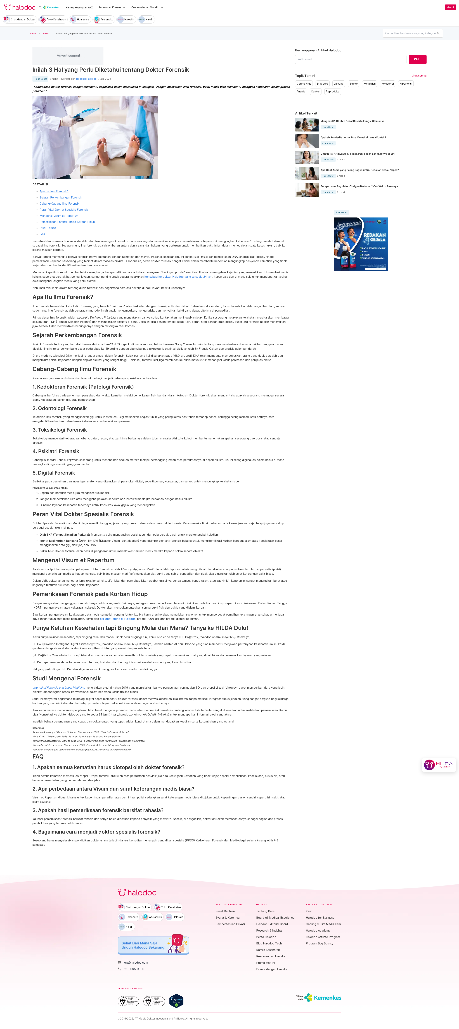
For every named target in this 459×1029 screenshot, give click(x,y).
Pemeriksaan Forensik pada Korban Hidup (67, 222)
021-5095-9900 (131, 969)
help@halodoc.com (133, 962)
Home (33, 33)
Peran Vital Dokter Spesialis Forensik (64, 209)
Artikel (46, 33)
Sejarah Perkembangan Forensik (61, 197)
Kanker (315, 91)
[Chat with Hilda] (439, 765)
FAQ (42, 234)
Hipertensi (406, 83)
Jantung (339, 83)
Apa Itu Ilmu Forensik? (54, 191)
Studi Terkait (48, 228)
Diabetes (322, 83)
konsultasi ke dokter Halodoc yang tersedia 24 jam (178, 276)
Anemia (301, 91)
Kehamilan (370, 83)
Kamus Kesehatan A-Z (79, 7)
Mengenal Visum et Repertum (59, 215)
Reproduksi (333, 91)
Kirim (417, 59)
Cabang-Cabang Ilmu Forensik (59, 203)
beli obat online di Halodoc (118, 619)
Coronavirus (304, 83)
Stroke (354, 83)
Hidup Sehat (40, 79)
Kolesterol (388, 83)
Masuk (450, 7)
